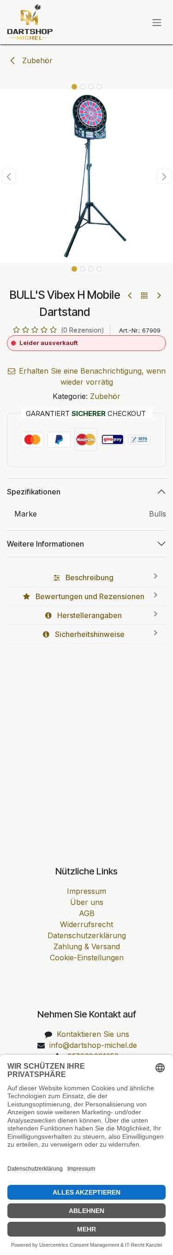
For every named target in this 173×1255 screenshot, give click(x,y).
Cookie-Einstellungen (87, 957)
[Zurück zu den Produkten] (144, 295)
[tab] (86, 577)
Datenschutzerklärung (87, 935)
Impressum (86, 891)
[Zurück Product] (130, 295)
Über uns (86, 902)
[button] (9, 176)
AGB (87, 913)
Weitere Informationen (45, 543)
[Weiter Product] (158, 295)
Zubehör (36, 60)
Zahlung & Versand (87, 946)
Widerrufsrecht (86, 924)
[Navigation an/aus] (157, 22)
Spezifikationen (33, 491)
